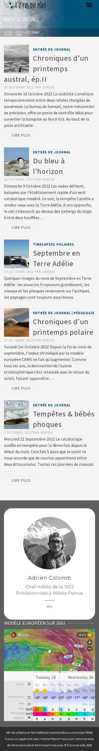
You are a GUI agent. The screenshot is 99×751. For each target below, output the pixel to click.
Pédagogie (84, 313)
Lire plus (21, 135)
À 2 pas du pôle (76, 745)
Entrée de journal (52, 49)
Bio (49, 606)
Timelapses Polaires (53, 244)
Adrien (48, 87)
